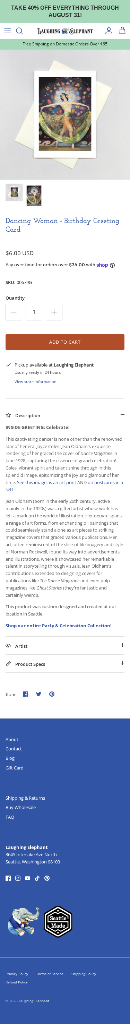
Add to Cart (65, 342)
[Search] (23, 30)
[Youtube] (27, 878)
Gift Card (15, 768)
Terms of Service (49, 973)
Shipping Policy (83, 973)
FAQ (10, 817)
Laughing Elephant (34, 1000)
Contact (14, 749)
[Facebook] (8, 878)
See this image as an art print (46, 482)
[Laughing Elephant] (65, 31)
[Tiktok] (37, 878)
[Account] (107, 30)
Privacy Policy (17, 973)
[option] (65, 115)
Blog (10, 758)
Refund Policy (17, 982)
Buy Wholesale (21, 807)
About (12, 739)
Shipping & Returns (25, 798)
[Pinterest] (47, 878)
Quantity (15, 298)
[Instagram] (17, 878)
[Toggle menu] (7, 30)
